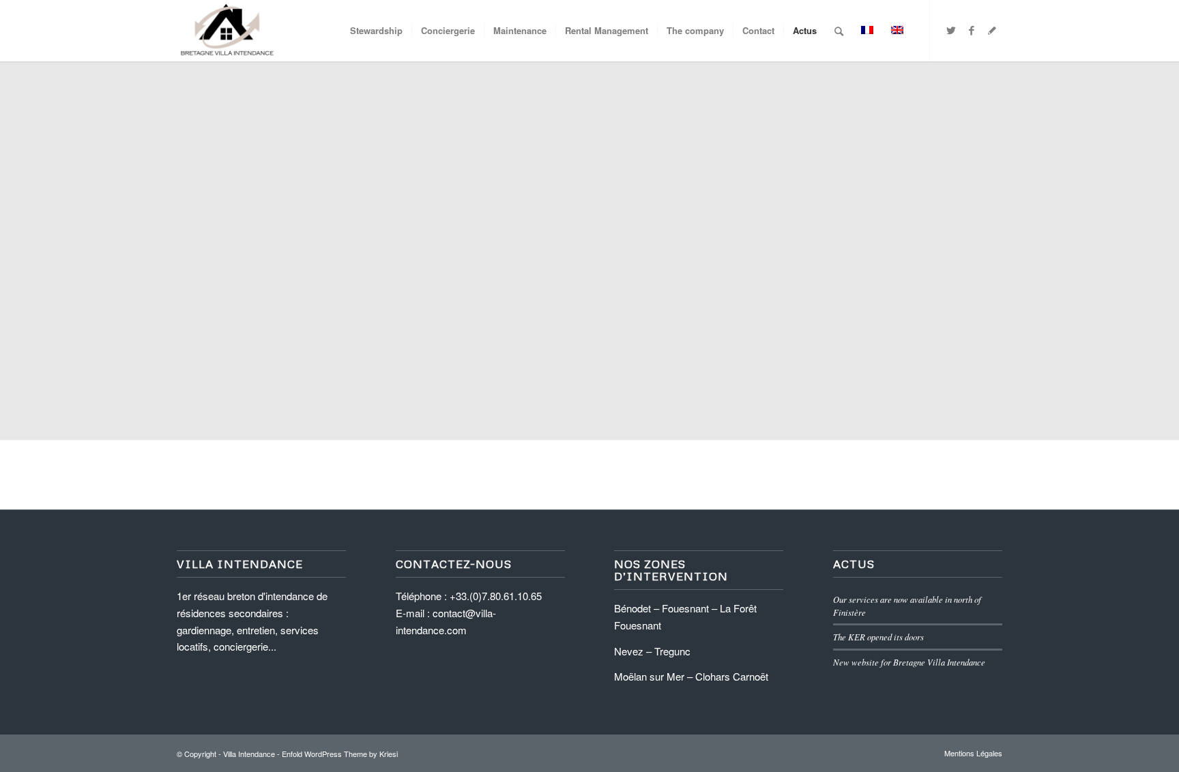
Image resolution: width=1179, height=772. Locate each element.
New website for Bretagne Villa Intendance (909, 662)
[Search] (839, 30)
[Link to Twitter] (951, 30)
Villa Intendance (249, 753)
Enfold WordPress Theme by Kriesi (340, 753)
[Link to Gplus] (992, 30)
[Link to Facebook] (971, 30)
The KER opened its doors (878, 636)
